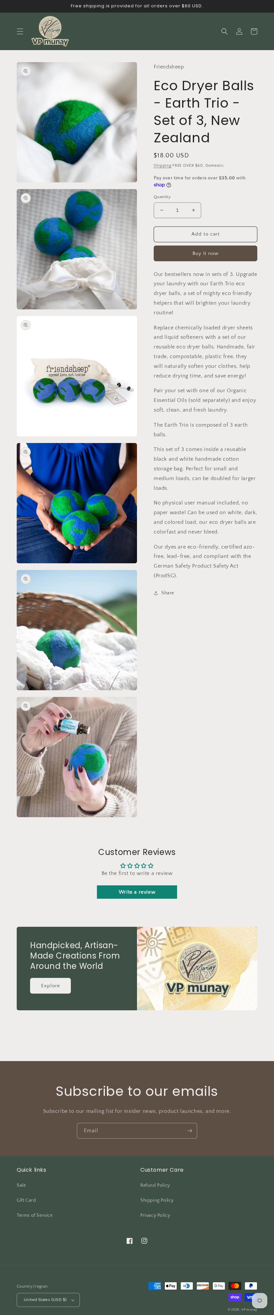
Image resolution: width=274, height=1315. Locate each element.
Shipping (162, 165)
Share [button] (167, 593)
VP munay (249, 1310)
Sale (21, 1185)
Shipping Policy (157, 1200)
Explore (50, 986)
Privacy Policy (155, 1215)
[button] (20, 31)
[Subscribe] (189, 1131)
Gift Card (26, 1200)
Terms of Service (35, 1215)
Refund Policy (155, 1185)
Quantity (162, 196)
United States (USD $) (45, 1299)
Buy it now (205, 253)
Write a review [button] (137, 892)
